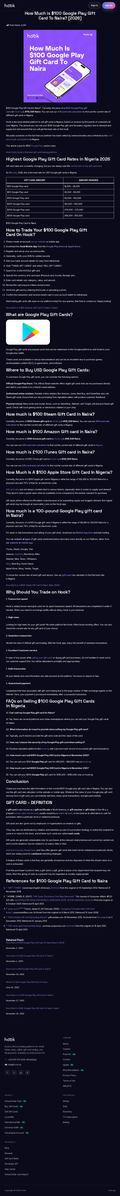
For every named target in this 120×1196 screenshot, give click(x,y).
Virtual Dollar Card (15, 1101)
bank (70, 813)
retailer (61, 813)
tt (27, 1072)
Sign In (94, 5)
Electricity (67, 1111)
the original (102, 917)
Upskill (68, 1065)
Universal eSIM (14, 1127)
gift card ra (67, 575)
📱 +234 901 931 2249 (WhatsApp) (21, 1059)
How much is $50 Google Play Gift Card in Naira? (28, 969)
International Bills (14, 1122)
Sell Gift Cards (11, 1111)
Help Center (10, 1169)
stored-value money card (26, 813)
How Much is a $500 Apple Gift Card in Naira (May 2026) (33, 585)
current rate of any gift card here (86, 166)
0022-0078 (60, 900)
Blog (7, 1148)
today (14, 172)
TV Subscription (70, 1117)
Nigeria (99, 445)
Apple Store (74, 246)
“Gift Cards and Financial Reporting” (24, 926)
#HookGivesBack (73, 1070)
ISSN (52, 900)
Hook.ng (18, 111)
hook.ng (45, 748)
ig (21, 1072)
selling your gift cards (42, 657)
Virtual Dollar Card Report (16, 1174)
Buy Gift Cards (13, 1106)
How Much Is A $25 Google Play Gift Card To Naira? (29, 956)
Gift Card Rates (12, 1158)
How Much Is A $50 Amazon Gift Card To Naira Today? (32, 308)
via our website (38, 241)
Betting (66, 1122)
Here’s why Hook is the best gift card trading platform (31, 152)
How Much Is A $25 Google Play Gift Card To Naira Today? (32, 1008)
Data (65, 1106)
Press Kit (69, 1054)
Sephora (19, 554)
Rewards (9, 1153)
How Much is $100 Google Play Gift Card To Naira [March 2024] (35, 943)
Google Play (37, 146)
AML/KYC (67, 1086)
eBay (8, 563)
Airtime (66, 1101)
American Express (14, 850)
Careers (66, 1049)
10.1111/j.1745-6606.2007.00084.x (33, 900)
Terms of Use (69, 1081)
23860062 (79, 900)
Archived (55, 888)
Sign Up (109, 5)
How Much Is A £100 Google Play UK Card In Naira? (30, 995)
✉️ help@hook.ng (13, 1064)
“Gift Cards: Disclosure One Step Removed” (53, 896)
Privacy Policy (69, 1075)
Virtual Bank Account (16, 1133)
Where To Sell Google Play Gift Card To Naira (26, 982)
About (65, 1044)
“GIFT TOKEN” (14, 888)
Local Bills (9, 1117)
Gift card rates (12, 489)
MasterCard (29, 850)
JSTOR (70, 900)
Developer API (11, 1164)
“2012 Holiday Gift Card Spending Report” (27, 917)
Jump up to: (14, 909)
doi (16, 900)
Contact (66, 1059)
